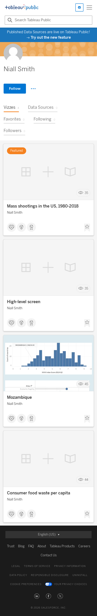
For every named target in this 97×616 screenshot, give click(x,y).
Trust (10, 546)
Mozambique (19, 397)
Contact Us (49, 555)
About (41, 546)
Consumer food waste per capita (38, 493)
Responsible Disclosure (50, 575)
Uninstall (80, 575)
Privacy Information (70, 566)
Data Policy (18, 575)
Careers (84, 546)
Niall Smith (14, 213)
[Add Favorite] (87, 228)
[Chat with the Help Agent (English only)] (79, 7)
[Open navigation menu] (89, 7)
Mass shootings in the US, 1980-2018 (43, 206)
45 (86, 384)
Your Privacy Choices (70, 584)
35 (86, 193)
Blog (21, 546)
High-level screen (23, 301)
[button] (36, 596)
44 (86, 480)
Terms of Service (37, 566)
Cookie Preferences (26, 584)
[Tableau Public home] (21, 7)
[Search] (9, 20)
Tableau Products (62, 546)
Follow (15, 88)
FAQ (31, 546)
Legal (16, 566)
